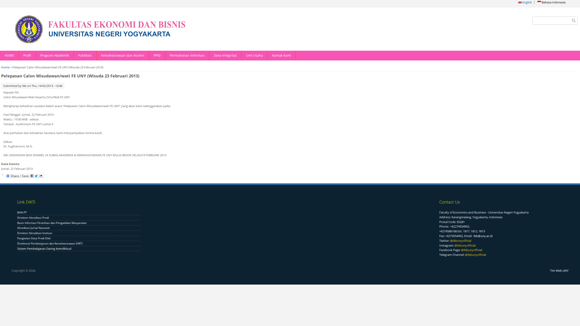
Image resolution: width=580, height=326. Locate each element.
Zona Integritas (225, 55)
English (527, 2)
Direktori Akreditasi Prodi (33, 218)
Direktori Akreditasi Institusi (34, 233)
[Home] (128, 29)
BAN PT (22, 212)
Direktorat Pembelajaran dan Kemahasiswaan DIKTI (49, 243)
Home (5, 67)
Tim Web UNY (559, 270)
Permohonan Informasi (187, 55)
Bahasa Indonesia (553, 2)
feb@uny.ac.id (483, 236)
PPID (157, 55)
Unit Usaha (254, 55)
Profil (27, 55)
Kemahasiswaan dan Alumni (122, 55)
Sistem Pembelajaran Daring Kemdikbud (44, 249)
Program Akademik (54, 55)
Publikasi (85, 55)
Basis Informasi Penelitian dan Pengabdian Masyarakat (52, 223)
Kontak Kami (281, 55)
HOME (9, 55)
